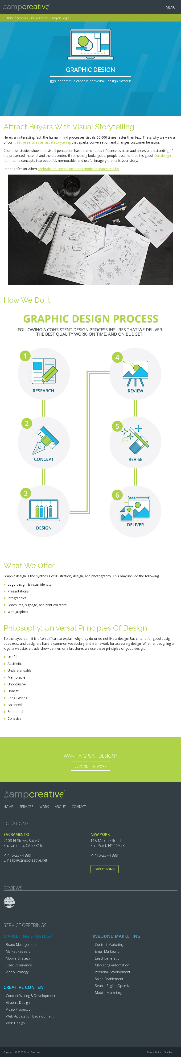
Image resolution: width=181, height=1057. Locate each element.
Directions (105, 869)
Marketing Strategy (28, 936)
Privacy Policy (154, 1052)
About (60, 806)
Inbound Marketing (116, 936)
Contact (79, 806)
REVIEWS (13, 888)
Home (10, 18)
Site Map (169, 1052)
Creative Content (38, 18)
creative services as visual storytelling (42, 142)
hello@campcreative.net (27, 860)
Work (44, 806)
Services (21, 18)
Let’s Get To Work (90, 766)
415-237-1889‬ (19, 855)
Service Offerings (25, 925)
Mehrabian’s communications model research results (78, 169)
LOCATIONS (16, 823)
